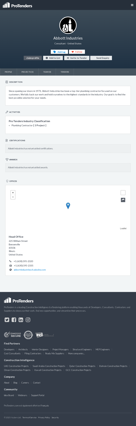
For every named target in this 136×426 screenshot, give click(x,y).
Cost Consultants (12, 353)
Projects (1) (28, 72)
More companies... (76, 353)
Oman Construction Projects (17, 370)
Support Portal (37, 395)
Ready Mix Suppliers (54, 353)
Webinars (22, 395)
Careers (25, 382)
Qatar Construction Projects (82, 366)
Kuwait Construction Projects (48, 370)
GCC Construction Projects (78, 370)
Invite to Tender (78, 58)
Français (45, 405)
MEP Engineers (103, 349)
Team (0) (47, 72)
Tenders (65, 72)
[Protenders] (18, 4)
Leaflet (123, 228)
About (6, 382)
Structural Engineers (82, 349)
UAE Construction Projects (16, 366)
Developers (9, 349)
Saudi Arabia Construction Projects (49, 366)
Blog (15, 382)
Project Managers (61, 349)
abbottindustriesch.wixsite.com (30, 269)
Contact (36, 382)
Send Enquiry (102, 58)
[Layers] (123, 192)
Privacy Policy (44, 417)
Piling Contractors (33, 353)
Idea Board (9, 395)
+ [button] (13, 192)
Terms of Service (29, 417)
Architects (23, 349)
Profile (8, 72)
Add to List (54, 58)
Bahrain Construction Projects (113, 366)
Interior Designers (40, 349)
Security (55, 417)
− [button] (13, 197)
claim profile (32, 58)
